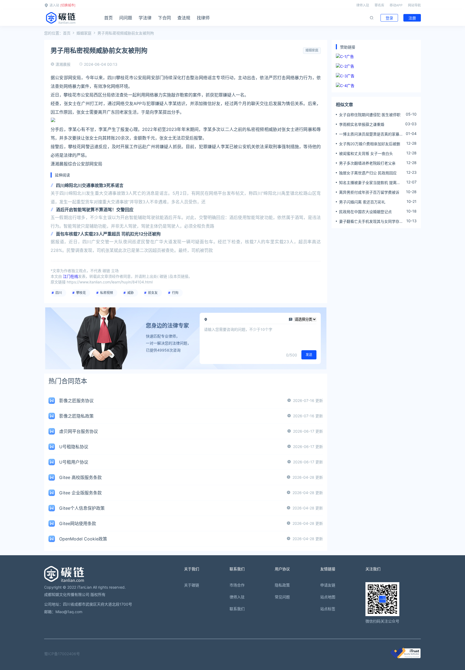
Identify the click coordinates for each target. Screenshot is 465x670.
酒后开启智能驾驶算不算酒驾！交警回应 (94, 209)
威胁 (130, 293)
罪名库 (379, 5)
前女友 (153, 293)
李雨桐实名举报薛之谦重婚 (361, 124)
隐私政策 (282, 585)
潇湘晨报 (63, 64)
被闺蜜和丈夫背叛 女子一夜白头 (366, 153)
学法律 (145, 17)
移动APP (396, 5)
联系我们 (237, 608)
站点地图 (327, 597)
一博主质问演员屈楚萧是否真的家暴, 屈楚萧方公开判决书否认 (369, 134)
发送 (309, 355)
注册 (412, 18)
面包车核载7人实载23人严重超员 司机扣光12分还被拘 (108, 234)
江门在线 (70, 276)
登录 (389, 18)
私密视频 (106, 293)
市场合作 (237, 585)
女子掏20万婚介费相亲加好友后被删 (369, 143)
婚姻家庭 (83, 33)
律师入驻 (362, 5)
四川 (58, 293)
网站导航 (414, 5)
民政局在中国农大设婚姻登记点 (365, 211)
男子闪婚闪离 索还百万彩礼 (362, 202)
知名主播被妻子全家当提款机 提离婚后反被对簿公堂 (369, 182)
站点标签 (327, 608)
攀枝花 (81, 293)
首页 (108, 17)
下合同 (164, 17)
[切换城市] (67, 5)
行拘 (175, 293)
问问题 (125, 17)
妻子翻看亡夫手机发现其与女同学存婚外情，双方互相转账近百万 (371, 221)
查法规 (183, 17)
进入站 (54, 5)
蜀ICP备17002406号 (62, 653)
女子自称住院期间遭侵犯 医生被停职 (369, 114)
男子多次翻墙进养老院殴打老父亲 (367, 163)
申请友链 (327, 585)
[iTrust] (405, 657)
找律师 (203, 17)
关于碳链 (191, 585)
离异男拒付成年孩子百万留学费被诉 (369, 192)
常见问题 (282, 597)
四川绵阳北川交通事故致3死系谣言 (90, 185)
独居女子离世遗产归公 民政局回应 (368, 173)
